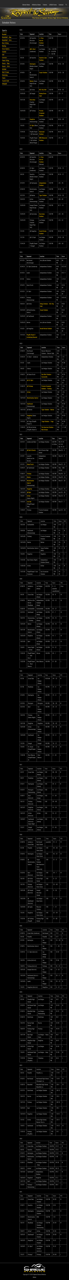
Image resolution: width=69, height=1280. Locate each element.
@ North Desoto (31, 450)
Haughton (32, 119)
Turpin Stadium (43, 73)
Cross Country (5, 49)
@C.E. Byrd (32, 49)
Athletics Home (36, 5)
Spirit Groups (5, 72)
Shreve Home (26, 5)
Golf (3, 55)
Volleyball (4, 84)
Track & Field (5, 81)
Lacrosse (4, 58)
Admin (34, 1277)
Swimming (4, 75)
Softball (4, 69)
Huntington (33, 64)
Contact (61, 5)
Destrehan (32, 100)
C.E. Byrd (32, 125)
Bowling (4, 46)
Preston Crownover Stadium (42, 113)
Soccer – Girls (6, 66)
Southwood (30, 404)
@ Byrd (29, 492)
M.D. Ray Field (42, 90)
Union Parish (30, 464)
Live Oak (29, 502)
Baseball (4, 34)
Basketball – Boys (6, 37)
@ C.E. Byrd (30, 380)
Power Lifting (5, 60)
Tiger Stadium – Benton (47, 410)
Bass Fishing (5, 43)
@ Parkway (30, 386)
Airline (28, 392)
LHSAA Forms (53, 5)
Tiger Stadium (43, 195)
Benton (31, 81)
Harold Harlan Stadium (46, 329)
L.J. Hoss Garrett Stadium (41, 40)
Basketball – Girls (7, 40)
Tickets (45, 5)
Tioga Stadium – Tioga (47, 421)
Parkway (29, 474)
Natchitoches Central (32, 398)
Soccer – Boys (6, 63)
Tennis (3, 78)
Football (4, 52)
